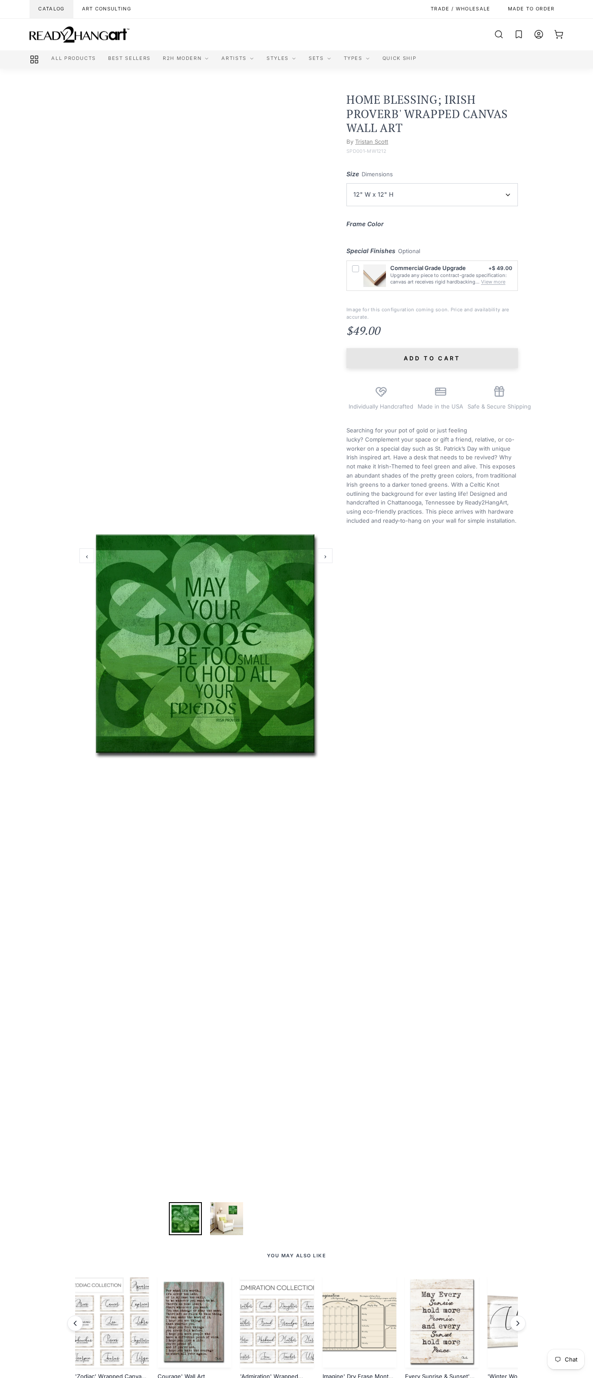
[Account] (539, 34)
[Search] (499, 34)
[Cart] (558, 34)
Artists (234, 58)
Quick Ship (399, 58)
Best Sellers (129, 58)
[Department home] (34, 59)
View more (493, 282)
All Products (73, 58)
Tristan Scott (371, 141)
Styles (278, 58)
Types (353, 58)
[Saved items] (519, 34)
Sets (316, 58)
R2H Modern (182, 58)
